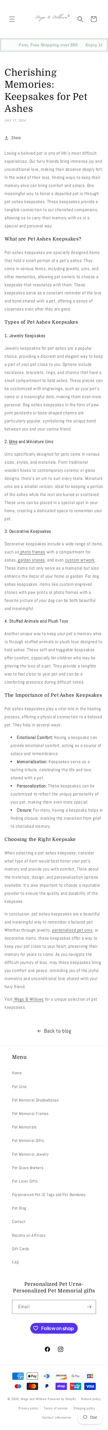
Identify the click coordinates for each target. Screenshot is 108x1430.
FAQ (15, 1262)
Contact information (56, 1417)
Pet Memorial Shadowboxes (35, 1100)
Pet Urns (19, 1086)
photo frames (32, 552)
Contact (19, 1221)
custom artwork (80, 560)
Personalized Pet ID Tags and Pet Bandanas (49, 1194)
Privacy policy (28, 1408)
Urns (13, 441)
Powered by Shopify (62, 1399)
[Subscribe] (89, 1307)
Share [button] (16, 137)
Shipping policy (84, 1408)
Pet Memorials (24, 1127)
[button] (12, 19)
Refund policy (90, 1399)
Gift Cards (20, 1248)
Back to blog (57, 1030)
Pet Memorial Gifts (28, 1140)
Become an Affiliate (28, 1235)
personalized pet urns (72, 930)
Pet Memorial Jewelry (30, 1154)
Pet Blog (19, 1208)
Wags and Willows (34, 1399)
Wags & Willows (28, 999)
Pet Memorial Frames (30, 1113)
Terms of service (56, 1408)
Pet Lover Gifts (25, 1181)
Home (17, 1072)
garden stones (31, 560)
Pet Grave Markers (27, 1167)
